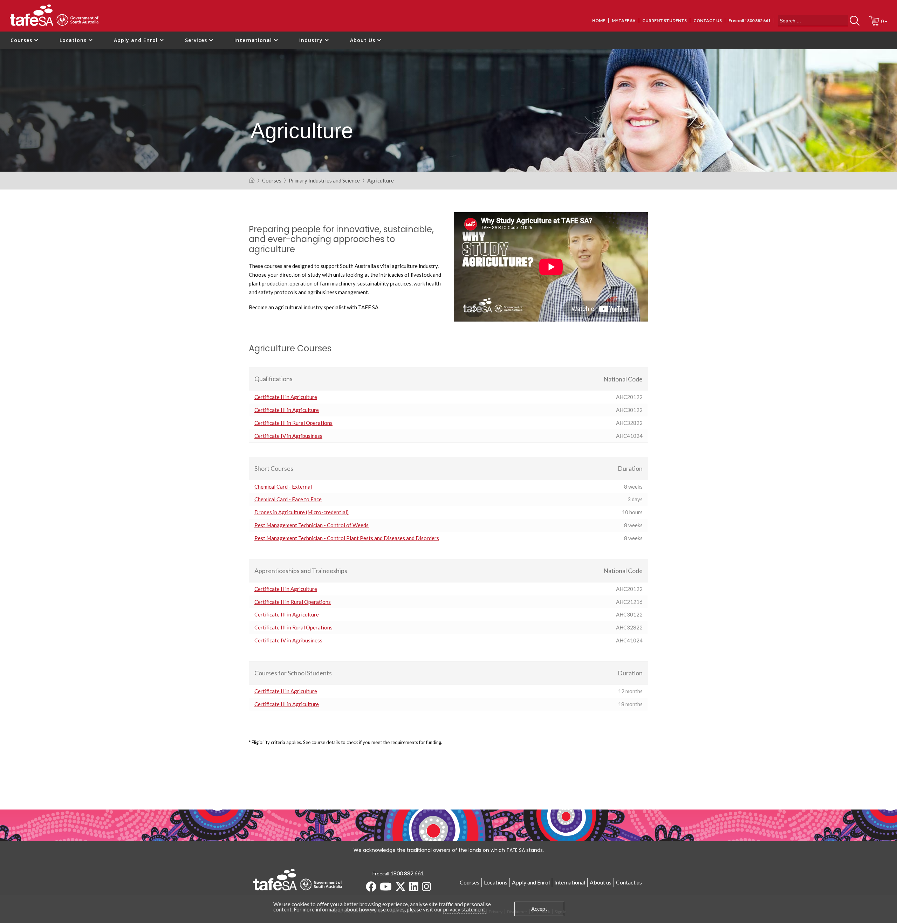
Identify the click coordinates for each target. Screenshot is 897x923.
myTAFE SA (624, 20)
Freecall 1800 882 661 (749, 20)
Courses (22, 40)
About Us (363, 40)
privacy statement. (464, 909)
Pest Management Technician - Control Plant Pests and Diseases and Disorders (346, 538)
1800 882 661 (407, 873)
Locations (74, 40)
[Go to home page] (252, 180)
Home (598, 20)
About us (600, 882)
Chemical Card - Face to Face (288, 499)
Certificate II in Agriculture (285, 397)
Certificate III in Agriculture (286, 410)
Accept (539, 908)
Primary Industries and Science (324, 181)
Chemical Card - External (283, 486)
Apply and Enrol (136, 40)
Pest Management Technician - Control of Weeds (311, 525)
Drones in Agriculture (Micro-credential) (301, 512)
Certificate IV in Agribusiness (288, 436)
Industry (311, 40)
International (254, 40)
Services (197, 40)
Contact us (707, 20)
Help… (302, 379)
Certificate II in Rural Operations (292, 602)
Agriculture (380, 181)
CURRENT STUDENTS (664, 20)
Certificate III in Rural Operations (293, 423)
